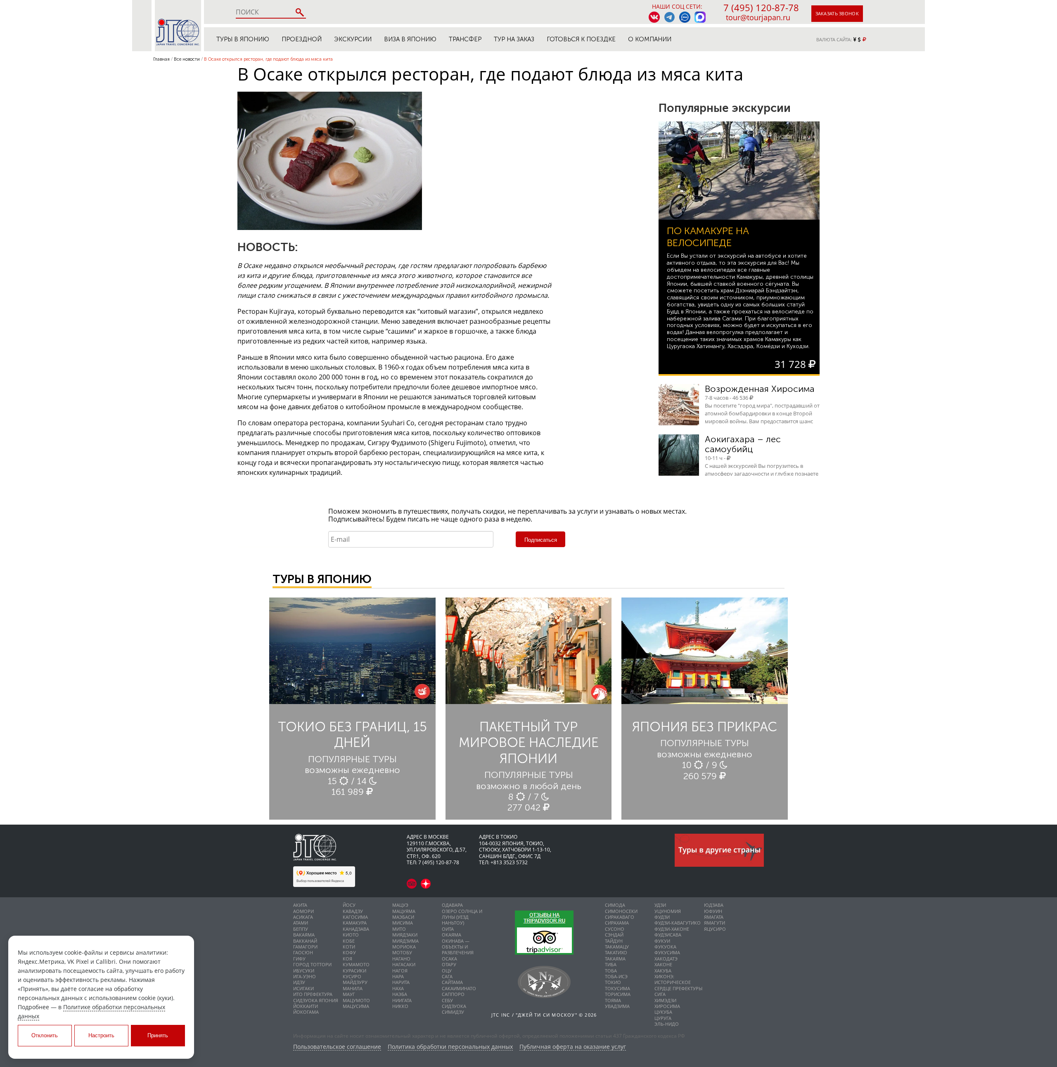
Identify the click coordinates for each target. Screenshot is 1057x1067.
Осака (449, 959)
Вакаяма (304, 935)
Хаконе (663, 964)
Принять (157, 1035)
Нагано (401, 959)
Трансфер (465, 39)
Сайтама (452, 982)
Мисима (402, 923)
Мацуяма (403, 911)
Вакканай (305, 941)
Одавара (452, 905)
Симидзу (453, 1012)
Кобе (349, 941)
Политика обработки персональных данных (450, 1046)
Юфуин (713, 911)
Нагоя (400, 970)
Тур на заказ (514, 39)
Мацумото (356, 1000)
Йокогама (306, 1012)
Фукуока (665, 947)
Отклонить (44, 1035)
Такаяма (615, 959)
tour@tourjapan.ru (758, 17)
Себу (447, 1000)
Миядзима (405, 941)
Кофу (349, 952)
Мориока (404, 947)
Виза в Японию (410, 39)
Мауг (349, 994)
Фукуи (662, 941)
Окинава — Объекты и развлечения (458, 947)
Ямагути (714, 923)
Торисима (617, 994)
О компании (649, 39)
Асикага (303, 917)
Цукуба (663, 1012)
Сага (447, 976)
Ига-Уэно (304, 976)
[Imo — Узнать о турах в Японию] (684, 17)
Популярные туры (352, 759)
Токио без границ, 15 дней (352, 734)
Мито (399, 929)
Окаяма (451, 935)
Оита (448, 929)
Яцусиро (715, 929)
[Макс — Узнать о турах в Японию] (700, 17)
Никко (400, 1006)
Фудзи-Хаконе (671, 929)
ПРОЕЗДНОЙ (302, 39)
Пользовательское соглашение (337, 1046)
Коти (349, 947)
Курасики (354, 970)
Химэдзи (665, 1000)
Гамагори (305, 947)
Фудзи (662, 917)
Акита (300, 905)
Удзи (660, 905)
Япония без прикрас (704, 727)
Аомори (303, 911)
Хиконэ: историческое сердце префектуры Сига (678, 985)
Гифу (299, 959)
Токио (613, 982)
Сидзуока (454, 1006)
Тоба (611, 970)
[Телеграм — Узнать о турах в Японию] (669, 17)
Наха (398, 988)
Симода (615, 905)
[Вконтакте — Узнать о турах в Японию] (654, 17)
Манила (353, 988)
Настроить (101, 1035)
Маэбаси (403, 917)
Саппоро (453, 994)
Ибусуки (303, 970)
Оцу (447, 970)
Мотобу (402, 952)
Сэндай (614, 935)
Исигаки (303, 988)
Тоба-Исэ (616, 976)
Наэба (399, 994)
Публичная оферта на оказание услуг (572, 1046)
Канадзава (356, 929)
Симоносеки (621, 911)
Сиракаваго (619, 917)
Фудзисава (667, 935)
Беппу (300, 929)
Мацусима (356, 1006)
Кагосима (355, 917)
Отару (449, 964)
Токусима (617, 988)
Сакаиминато (459, 988)
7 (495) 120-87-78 (761, 7)
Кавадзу (353, 911)
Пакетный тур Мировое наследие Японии (529, 742)
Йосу (349, 905)
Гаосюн (303, 952)
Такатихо (616, 952)
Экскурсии (353, 39)
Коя (347, 959)
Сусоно (614, 929)
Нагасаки (403, 964)
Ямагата (713, 917)
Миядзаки (404, 935)
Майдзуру (355, 982)
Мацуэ (400, 905)
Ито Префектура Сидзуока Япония (315, 997)
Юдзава (713, 905)
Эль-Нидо (666, 1024)
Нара (398, 976)
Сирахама (617, 923)
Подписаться (540, 540)
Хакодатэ (666, 959)
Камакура (355, 923)
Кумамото (356, 964)
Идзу (299, 982)
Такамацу (617, 947)
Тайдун (614, 941)
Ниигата (402, 1000)
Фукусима (667, 952)
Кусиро (352, 976)
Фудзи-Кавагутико (677, 923)
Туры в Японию (242, 39)
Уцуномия (667, 911)
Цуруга (662, 1018)
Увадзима (617, 1006)
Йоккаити (305, 1006)
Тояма (613, 1000)
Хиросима (667, 1006)
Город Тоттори (312, 964)
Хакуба (662, 970)
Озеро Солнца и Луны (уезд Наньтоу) (462, 917)
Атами (300, 923)
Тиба (610, 964)
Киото (351, 935)
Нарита (401, 982)
